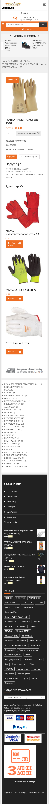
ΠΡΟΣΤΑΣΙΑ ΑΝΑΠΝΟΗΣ (16, 645)
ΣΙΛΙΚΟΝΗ (27, 659)
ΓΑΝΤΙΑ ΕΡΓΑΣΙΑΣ (29, 64)
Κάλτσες (8, 626)
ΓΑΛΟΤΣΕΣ (27, 603)
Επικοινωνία (12, 496)
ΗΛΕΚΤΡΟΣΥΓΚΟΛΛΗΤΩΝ (16, 617)
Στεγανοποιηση (18, 664)
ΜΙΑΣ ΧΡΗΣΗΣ (11, 636)
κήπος (25, 678)
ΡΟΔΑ (27, 655)
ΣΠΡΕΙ (39, 659)
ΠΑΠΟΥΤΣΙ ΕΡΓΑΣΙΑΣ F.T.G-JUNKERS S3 (39, 43)
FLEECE (8, 598)
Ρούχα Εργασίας (12, 659)
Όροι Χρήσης (12, 512)
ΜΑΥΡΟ (8, 631)
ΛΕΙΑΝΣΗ (20, 626)
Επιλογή (11, 299)
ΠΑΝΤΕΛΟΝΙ (35, 640)
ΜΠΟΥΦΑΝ (27, 636)
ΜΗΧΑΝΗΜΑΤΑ (22, 631)
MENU (25, 13)
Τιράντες (36, 669)
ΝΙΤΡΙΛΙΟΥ (21, 640)
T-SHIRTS (20, 598)
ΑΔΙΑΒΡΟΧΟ (34, 598)
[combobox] (24, 697)
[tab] (11, 157)
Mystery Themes (37, 792)
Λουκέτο (32, 626)
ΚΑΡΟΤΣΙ (26, 621)
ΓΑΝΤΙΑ (39, 603)
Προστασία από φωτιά (28, 650)
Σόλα (32, 664)
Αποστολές (11, 501)
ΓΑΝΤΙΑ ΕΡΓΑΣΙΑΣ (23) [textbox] (23, 697)
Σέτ (6, 664)
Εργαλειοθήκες (11, 612)
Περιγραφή (11, 157)
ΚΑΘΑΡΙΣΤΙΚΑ (11, 621)
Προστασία (10, 650)
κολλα (34, 678)
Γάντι (7, 607)
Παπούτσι (35, 645)
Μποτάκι (9, 640)
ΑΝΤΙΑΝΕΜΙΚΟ (11, 603)
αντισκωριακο (24, 673)
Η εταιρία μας (12, 491)
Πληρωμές (11, 507)
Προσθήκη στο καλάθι (26, 133)
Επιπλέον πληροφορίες (29, 157)
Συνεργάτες (11, 517)
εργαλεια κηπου (12, 678)
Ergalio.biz (8, 7)
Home (4, 61)
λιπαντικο (9, 683)
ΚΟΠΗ (37, 621)
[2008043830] (25, 95)
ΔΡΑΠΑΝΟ (28, 607)
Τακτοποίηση (22, 669)
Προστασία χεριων (13, 655)
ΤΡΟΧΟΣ (9, 669)
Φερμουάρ (9, 673)
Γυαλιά (16, 607)
